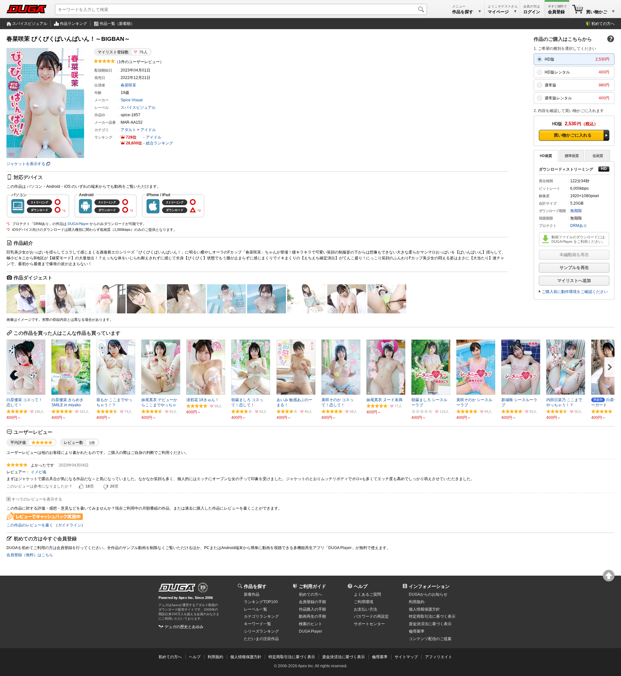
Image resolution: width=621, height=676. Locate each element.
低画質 (598, 156)
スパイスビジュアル (29, 23)
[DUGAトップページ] (26, 9)
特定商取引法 (432, 616)
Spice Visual (132, 100)
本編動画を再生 (574, 254)
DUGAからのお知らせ (428, 594)
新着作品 (251, 594)
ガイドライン (69, 525)
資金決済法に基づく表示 (343, 657)
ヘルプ (360, 586)
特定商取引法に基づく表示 (291, 657)
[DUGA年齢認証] (176, 588)
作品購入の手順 (312, 609)
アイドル (148, 130)
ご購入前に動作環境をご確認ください (575, 291)
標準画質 (572, 156)
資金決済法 (430, 624)
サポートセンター (369, 624)
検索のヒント (310, 624)
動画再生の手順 (312, 616)
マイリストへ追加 (574, 280)
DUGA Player (78, 224)
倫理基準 (416, 631)
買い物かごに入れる (573, 135)
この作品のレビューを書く (29, 525)
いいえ (106, 487)
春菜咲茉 (128, 85)
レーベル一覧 (255, 609)
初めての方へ (603, 23)
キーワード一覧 (257, 624)
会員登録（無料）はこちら (29, 555)
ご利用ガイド (312, 586)
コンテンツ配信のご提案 (430, 639)
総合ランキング (159, 143)
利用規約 (416, 602)
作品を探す (255, 586)
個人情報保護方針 (424, 609)
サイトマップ (406, 657)
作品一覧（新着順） (117, 23)
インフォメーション (429, 586)
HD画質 (546, 156)
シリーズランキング (261, 631)
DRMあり (578, 225)
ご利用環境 (363, 602)
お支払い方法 (365, 609)
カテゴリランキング (261, 616)
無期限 (576, 210)
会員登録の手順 (312, 602)
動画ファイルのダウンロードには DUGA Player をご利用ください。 (578, 239)
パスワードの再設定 (371, 616)
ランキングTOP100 (261, 602)
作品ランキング (73, 23)
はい (81, 487)
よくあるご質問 (367, 594)
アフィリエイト (438, 657)
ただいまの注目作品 (261, 639)
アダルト (128, 130)
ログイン (531, 11)
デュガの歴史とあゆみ (184, 627)
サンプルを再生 (574, 267)
